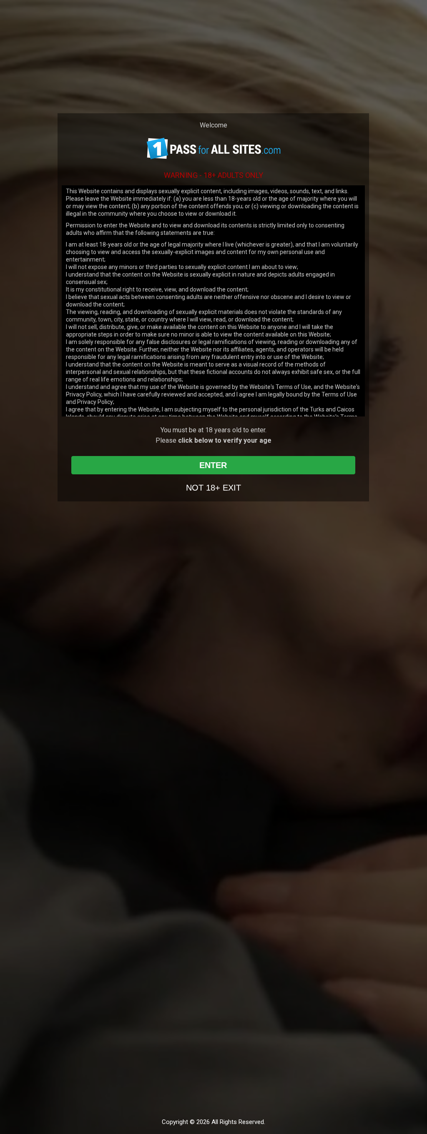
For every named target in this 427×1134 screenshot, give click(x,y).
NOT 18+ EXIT (213, 487)
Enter (213, 465)
